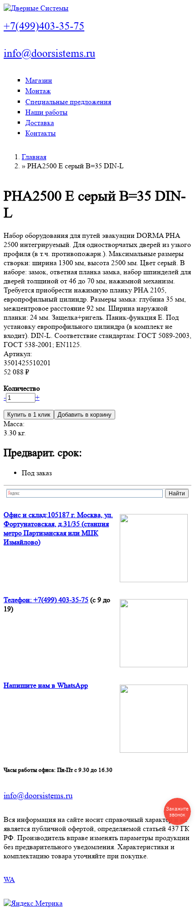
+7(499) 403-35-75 (61, 599)
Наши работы (46, 112)
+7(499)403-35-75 (44, 26)
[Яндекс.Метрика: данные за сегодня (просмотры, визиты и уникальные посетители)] (33, 903)
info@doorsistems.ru (49, 53)
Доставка (39, 122)
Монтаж (38, 90)
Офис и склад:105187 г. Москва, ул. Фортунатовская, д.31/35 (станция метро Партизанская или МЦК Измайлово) (58, 528)
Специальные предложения (68, 101)
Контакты (40, 133)
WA (9, 879)
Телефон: (19, 599)
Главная (34, 156)
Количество (22, 388)
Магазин (38, 80)
